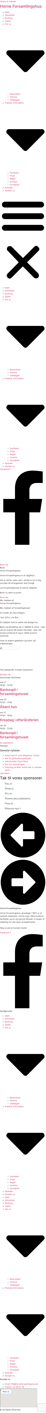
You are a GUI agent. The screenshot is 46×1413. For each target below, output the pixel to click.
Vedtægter (15, 100)
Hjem (7, 12)
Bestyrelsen (15, 94)
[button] (23, 239)
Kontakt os (10, 190)
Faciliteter (14, 173)
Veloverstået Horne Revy (16, 761)
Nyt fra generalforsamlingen (18, 758)
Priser (12, 176)
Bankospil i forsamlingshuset (14, 692)
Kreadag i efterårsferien (19, 720)
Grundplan (14, 184)
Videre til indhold (8, 1)
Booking (9, 18)
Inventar (13, 181)
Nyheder (9, 187)
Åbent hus (8, 707)
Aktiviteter (10, 15)
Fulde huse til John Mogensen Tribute (22, 755)
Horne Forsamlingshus (21, 6)
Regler (13, 178)
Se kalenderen (6, 743)
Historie (13, 97)
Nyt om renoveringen (15, 764)
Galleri (8, 21)
